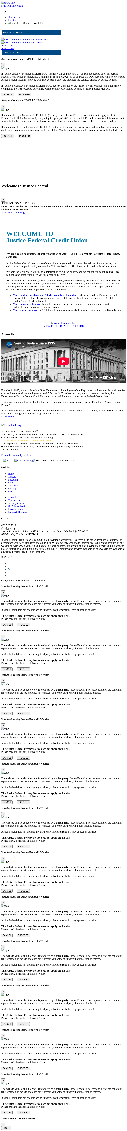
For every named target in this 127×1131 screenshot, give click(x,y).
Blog (10, 491)
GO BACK (8, 94)
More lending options (25, 310)
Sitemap (12, 488)
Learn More (7, 416)
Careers (12, 476)
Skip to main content (12, 5)
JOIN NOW (7, 45)
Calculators (14, 485)
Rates (11, 482)
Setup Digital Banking (13, 212)
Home (11, 473)
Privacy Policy (15, 509)
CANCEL (7, 625)
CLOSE (6, 1128)
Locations (13, 20)
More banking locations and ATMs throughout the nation (45, 295)
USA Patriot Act (16, 506)
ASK (54, 32)
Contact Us (14, 17)
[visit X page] (9, 569)
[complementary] (63, 77)
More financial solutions (26, 304)
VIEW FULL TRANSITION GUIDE (63, 326)
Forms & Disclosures (19, 512)
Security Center (16, 503)
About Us (13, 497)
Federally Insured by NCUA (16, 455)
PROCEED (24, 94)
